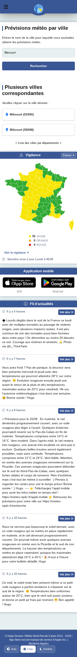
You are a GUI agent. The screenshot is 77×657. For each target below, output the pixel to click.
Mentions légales (39, 643)
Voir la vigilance (15, 252)
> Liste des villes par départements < (38, 143)
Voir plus (65, 312)
